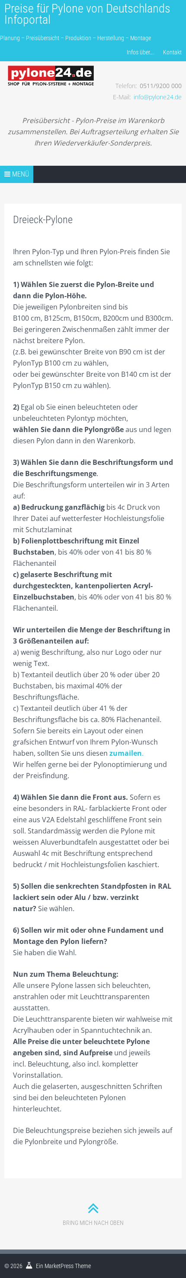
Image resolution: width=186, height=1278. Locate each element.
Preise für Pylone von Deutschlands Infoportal (87, 14)
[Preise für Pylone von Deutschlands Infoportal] (51, 69)
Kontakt (172, 52)
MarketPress (59, 1265)
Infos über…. (140, 52)
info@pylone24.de (158, 97)
